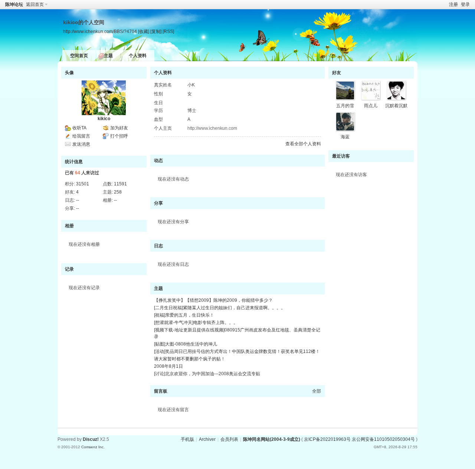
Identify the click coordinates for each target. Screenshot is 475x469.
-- (77, 200)
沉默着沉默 (396, 105)
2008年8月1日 (168, 366)
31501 (82, 183)
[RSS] (168, 31)
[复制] (155, 31)
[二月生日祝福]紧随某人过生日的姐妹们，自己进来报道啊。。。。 (219, 307)
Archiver (207, 439)
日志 (158, 245)
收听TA (79, 128)
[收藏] (143, 31)
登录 (465, 4)
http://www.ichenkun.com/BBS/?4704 (100, 31)
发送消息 (81, 144)
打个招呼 (119, 136)
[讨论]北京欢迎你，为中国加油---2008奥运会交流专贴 (207, 373)
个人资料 (138, 55)
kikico (104, 118)
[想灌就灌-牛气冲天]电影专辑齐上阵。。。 (196, 322)
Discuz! (91, 439)
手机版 (187, 439)
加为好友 (119, 128)
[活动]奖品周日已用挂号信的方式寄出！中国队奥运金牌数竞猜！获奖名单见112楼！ (237, 351)
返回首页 (35, 4)
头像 (69, 72)
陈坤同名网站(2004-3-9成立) (271, 439)
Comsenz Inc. (93, 447)
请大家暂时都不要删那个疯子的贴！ (189, 358)
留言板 (160, 391)
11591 (120, 183)
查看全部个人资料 (303, 143)
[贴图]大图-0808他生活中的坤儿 (185, 344)
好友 (336, 72)
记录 (69, 269)
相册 (69, 225)
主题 (108, 55)
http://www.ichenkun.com (212, 128)
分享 (158, 203)
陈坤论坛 (14, 4)
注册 (453, 4)
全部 (316, 391)
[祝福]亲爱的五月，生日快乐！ (184, 315)
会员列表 (229, 439)
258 (118, 192)
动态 (158, 160)
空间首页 (79, 55)
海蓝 (345, 136)
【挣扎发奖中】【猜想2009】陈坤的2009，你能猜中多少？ (213, 300)
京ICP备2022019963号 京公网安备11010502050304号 (359, 439)
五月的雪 (345, 105)
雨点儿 (370, 105)
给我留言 (81, 136)
